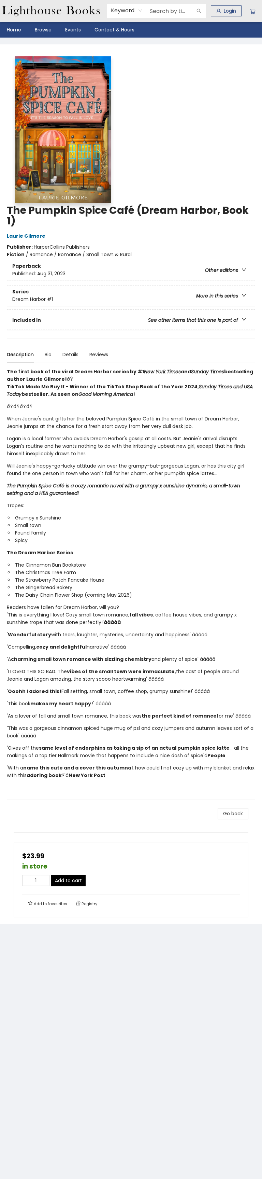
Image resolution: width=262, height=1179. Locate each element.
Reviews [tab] (98, 354)
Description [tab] (20, 354)
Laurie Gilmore (26, 236)
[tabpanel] (131, 584)
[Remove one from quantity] (27, 880)
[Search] (199, 11)
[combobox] (126, 10)
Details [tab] (70, 354)
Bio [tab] (48, 354)
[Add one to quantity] (45, 880)
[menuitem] (14, 30)
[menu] (131, 30)
